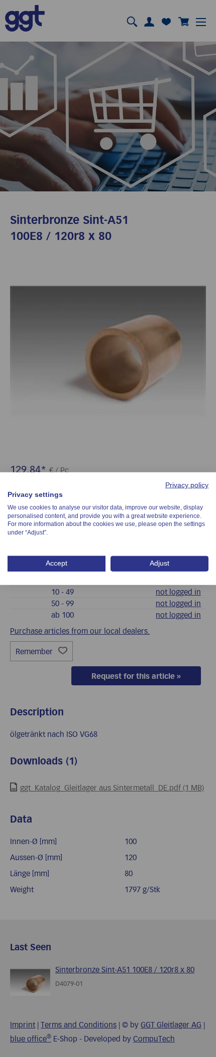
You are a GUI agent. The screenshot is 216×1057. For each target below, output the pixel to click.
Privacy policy (186, 485)
